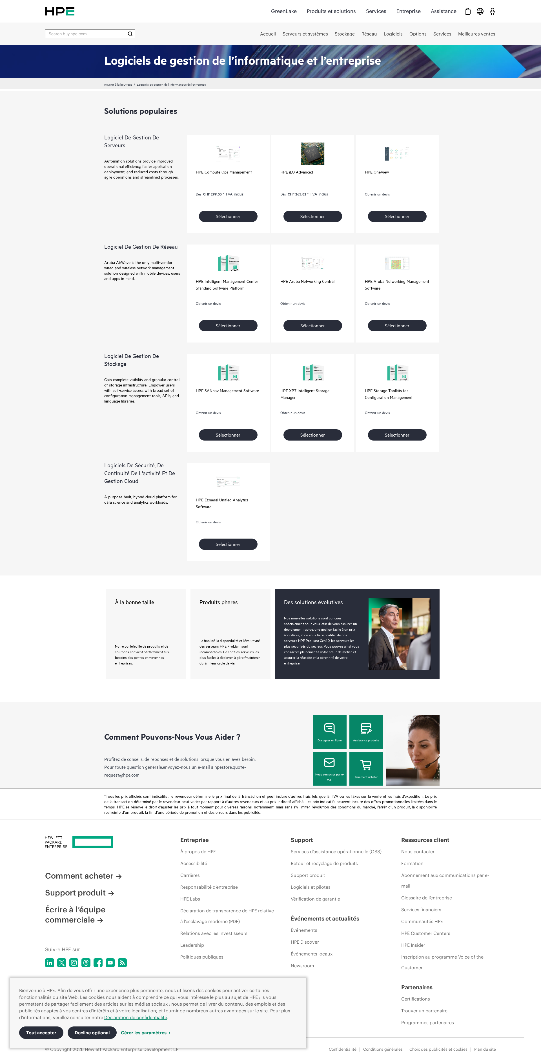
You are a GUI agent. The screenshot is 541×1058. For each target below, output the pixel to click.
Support (302, 839)
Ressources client (425, 839)
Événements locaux (311, 954)
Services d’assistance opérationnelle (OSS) (336, 851)
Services (376, 11)
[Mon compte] (492, 11)
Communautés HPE (422, 921)
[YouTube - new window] (110, 962)
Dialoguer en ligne (330, 740)
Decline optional (92, 1032)
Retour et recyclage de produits (324, 863)
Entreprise (408, 11)
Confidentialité (342, 1049)
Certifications (415, 999)
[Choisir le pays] (480, 11)
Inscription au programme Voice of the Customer (442, 962)
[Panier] (467, 11)
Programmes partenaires (427, 1022)
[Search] (130, 33)
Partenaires (417, 987)
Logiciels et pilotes (311, 887)
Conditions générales (383, 1049)
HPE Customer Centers (425, 933)
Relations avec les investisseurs (213, 933)
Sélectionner (228, 216)
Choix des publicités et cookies (438, 1049)
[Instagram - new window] (73, 962)
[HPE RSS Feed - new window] (122, 962)
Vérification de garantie (315, 899)
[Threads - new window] (85, 962)
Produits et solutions (331, 11)
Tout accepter (41, 1032)
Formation (412, 863)
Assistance (443, 11)
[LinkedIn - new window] (49, 962)
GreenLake (284, 11)
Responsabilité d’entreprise (209, 887)
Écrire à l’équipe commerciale (75, 914)
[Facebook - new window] (98, 962)
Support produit (75, 893)
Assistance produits (366, 740)
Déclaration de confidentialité (135, 1017)
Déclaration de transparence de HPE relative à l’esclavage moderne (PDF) (227, 916)
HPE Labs (190, 899)
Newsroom (302, 965)
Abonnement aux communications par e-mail (445, 880)
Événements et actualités (325, 918)
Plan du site (485, 1049)
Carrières (190, 875)
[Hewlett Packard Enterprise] (59, 11)
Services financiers (421, 909)
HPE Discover (305, 942)
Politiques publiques (201, 957)
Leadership (192, 945)
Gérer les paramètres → (145, 1032)
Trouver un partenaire (424, 1010)
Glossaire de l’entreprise (426, 898)
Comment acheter (366, 776)
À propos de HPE (198, 851)
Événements (304, 930)
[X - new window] (61, 962)
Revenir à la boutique (118, 84)
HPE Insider (413, 945)
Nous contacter (417, 851)
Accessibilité (193, 863)
